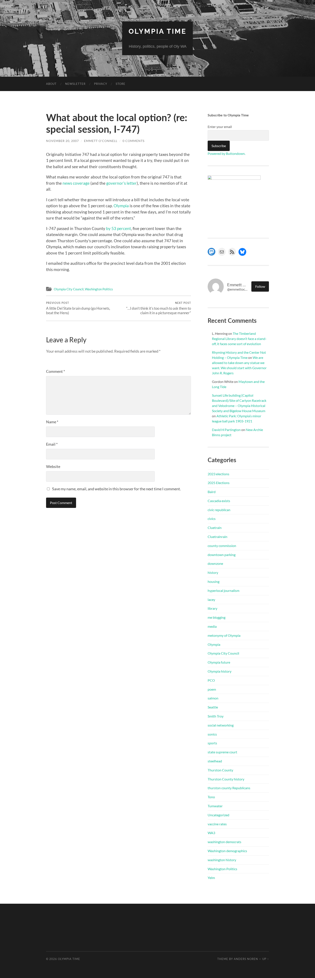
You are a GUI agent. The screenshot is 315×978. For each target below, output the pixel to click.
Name (52, 421)
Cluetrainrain (217, 537)
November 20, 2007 (62, 141)
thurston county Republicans (229, 788)
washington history (222, 860)
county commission (222, 546)
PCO (211, 680)
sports (212, 743)
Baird (212, 492)
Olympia (122, 205)
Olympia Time (157, 31)
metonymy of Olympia (224, 635)
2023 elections (218, 474)
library (212, 608)
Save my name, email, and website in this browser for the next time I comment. (116, 488)
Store (120, 83)
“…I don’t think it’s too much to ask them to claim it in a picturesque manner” (158, 308)
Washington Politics (99, 289)
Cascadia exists (219, 501)
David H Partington (226, 430)
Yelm (211, 878)
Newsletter (75, 83)
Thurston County (220, 770)
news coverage (76, 183)
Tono (211, 797)
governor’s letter (121, 183)
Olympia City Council (69, 289)
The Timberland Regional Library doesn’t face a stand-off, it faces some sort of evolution (239, 338)
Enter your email (220, 127)
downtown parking (222, 555)
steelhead (215, 761)
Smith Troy (216, 716)
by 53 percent (118, 228)
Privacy (100, 83)
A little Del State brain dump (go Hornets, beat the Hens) (78, 308)
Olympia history (219, 671)
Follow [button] (260, 286)
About (51, 83)
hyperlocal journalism (223, 590)
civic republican (219, 510)
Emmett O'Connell (100, 141)
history (213, 572)
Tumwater (215, 806)
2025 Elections (219, 483)
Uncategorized (218, 815)
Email (52, 444)
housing (213, 581)
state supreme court (222, 752)
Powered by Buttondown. (226, 153)
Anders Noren (246, 959)
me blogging (216, 617)
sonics (212, 734)
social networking (221, 725)
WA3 (211, 833)
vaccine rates (217, 824)
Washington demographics (227, 851)
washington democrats (224, 842)
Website (53, 466)
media (212, 626)
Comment (55, 371)
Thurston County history (226, 779)
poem (212, 689)
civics (212, 518)
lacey (211, 599)
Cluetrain (215, 528)
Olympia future (219, 662)
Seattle (213, 707)
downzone (215, 563)
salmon (213, 698)
